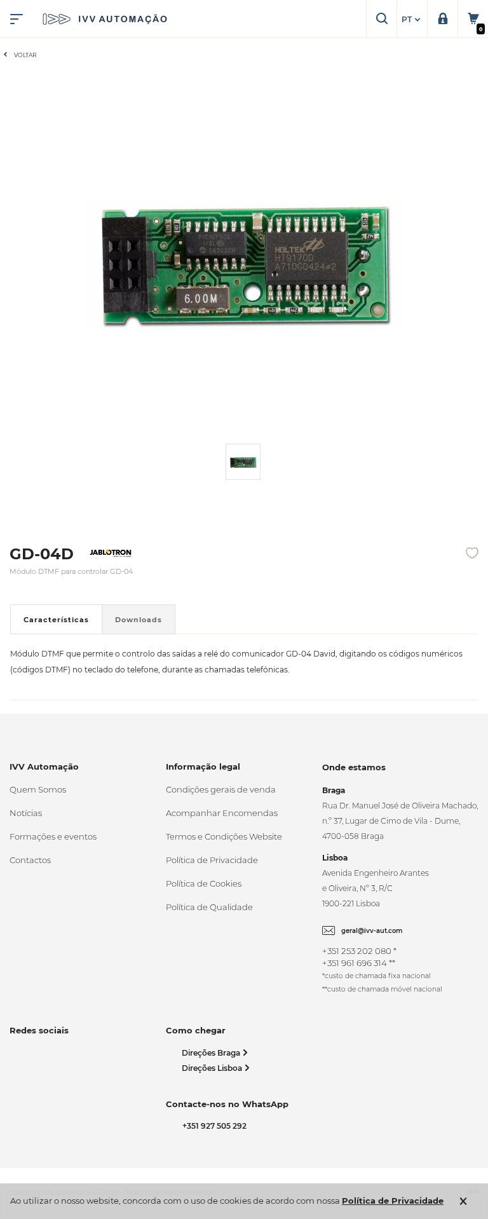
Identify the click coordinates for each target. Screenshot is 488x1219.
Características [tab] (56, 619)
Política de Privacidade (212, 860)
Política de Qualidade (209, 907)
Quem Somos (38, 789)
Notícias (26, 813)
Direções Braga (212, 1053)
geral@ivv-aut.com (372, 931)
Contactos (30, 860)
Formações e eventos (53, 836)
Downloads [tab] (138, 619)
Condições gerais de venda (221, 789)
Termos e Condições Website (224, 836)
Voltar (25, 55)
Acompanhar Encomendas (222, 813)
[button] (412, 20)
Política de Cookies (203, 883)
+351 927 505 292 (213, 1126)
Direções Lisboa (213, 1068)
